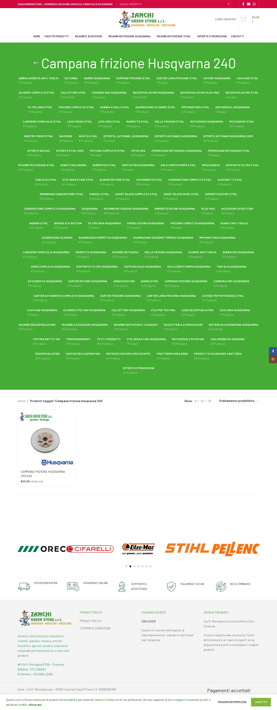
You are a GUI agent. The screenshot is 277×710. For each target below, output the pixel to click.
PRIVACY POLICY (91, 621)
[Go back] (36, 63)
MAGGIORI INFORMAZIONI (232, 702)
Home (22, 401)
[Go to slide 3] (134, 566)
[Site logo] (147, 19)
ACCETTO (261, 702)
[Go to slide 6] (147, 566)
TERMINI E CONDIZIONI (95, 628)
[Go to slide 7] (151, 566)
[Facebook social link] (243, 4)
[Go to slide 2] (130, 566)
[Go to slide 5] (143, 566)
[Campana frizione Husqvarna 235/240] (46, 438)
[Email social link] (248, 4)
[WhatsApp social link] (254, 4)
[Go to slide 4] (138, 566)
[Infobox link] (38, 587)
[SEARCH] (228, 4)
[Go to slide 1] (126, 566)
